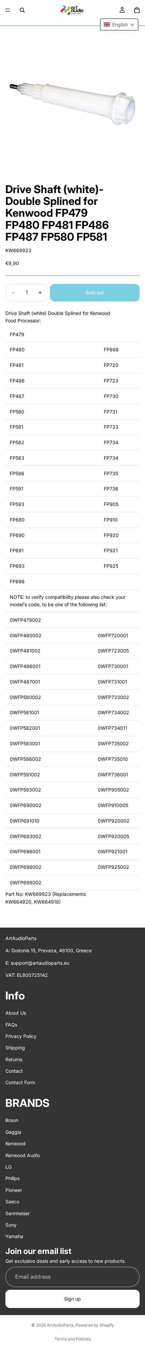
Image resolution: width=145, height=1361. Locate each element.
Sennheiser (17, 1213)
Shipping (15, 1047)
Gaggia (13, 1132)
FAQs (11, 1025)
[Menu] (8, 10)
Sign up (72, 1299)
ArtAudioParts (60, 1325)
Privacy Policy (20, 1036)
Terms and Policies (73, 1338)
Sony (11, 1225)
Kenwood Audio (22, 1155)
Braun (11, 1120)
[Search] (22, 10)
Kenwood (15, 1143)
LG (8, 1167)
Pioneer (13, 1190)
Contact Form (20, 1083)
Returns (13, 1059)
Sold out (95, 292)
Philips (12, 1178)
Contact (14, 1071)
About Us (15, 1013)
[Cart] (136, 10)
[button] (119, 24)
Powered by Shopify (95, 1325)
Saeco (12, 1201)
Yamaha (14, 1236)
